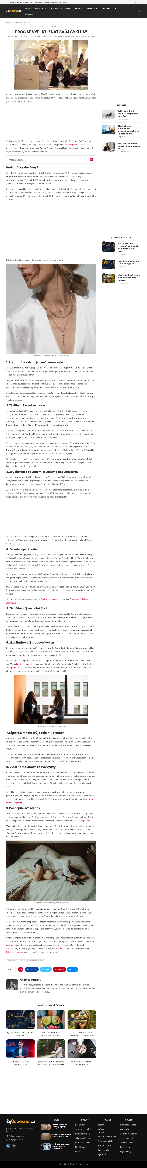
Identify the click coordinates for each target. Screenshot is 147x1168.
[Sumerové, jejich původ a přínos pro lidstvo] (46, 1136)
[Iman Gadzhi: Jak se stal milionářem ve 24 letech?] (20, 1048)
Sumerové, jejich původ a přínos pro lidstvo (61, 1135)
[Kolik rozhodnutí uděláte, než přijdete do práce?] (108, 114)
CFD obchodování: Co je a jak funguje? (128, 262)
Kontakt (65, 2)
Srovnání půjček (36, 2)
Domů (8, 22)
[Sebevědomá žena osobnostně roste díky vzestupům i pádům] (51, 1048)
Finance (27, 8)
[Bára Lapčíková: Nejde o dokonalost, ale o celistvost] (82, 1019)
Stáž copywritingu (56, 2)
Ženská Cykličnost (62, 948)
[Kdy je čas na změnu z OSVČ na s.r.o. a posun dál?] (108, 147)
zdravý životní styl (36, 961)
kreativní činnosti (24, 664)
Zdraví (67, 8)
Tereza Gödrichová (20, 36)
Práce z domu (29, 14)
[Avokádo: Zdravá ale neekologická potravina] (51, 1019)
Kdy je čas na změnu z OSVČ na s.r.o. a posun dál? (129, 146)
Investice (78, 8)
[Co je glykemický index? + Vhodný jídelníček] (82, 1048)
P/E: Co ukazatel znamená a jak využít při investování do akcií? (128, 247)
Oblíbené (129, 1120)
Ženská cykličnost (72, 144)
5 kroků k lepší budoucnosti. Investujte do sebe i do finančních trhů (129, 130)
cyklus (59, 260)
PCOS (35, 180)
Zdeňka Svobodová (14, 952)
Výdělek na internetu (15, 2)
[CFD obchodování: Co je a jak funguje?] (108, 264)
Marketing (106, 8)
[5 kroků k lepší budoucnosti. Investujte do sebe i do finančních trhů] (108, 129)
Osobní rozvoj (40, 8)
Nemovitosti (92, 8)
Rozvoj (85, 1120)
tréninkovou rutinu (47, 599)
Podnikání (26, 2)
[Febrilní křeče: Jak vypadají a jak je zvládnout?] (46, 1127)
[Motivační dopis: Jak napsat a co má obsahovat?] (46, 1146)
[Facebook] (135, 2)
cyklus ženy (12, 961)
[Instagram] (139, 2)
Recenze (46, 2)
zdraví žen (11, 945)
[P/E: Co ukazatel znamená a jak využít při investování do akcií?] (20, 1019)
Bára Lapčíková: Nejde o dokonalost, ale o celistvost (129, 278)
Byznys (117, 8)
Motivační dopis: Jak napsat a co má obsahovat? (60, 1146)
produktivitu (16, 667)
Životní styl (55, 8)
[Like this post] (21, 969)
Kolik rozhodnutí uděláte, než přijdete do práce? (128, 114)
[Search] (139, 11)
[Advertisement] (51, 121)
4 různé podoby (83, 820)
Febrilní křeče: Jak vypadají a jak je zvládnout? (59, 1127)
